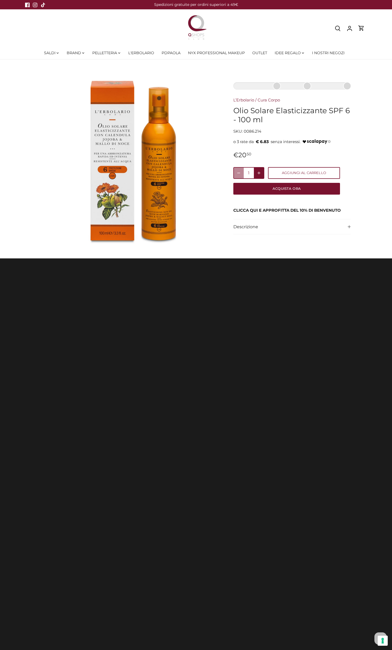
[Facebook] (27, 4)
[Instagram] (35, 4)
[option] (131, 159)
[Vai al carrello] (361, 28)
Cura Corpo (269, 100)
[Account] (349, 28)
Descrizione (245, 226)
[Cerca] (338, 28)
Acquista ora (287, 189)
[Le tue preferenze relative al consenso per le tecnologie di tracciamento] (383, 641)
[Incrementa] (259, 173)
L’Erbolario (243, 100)
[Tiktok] (43, 4)
